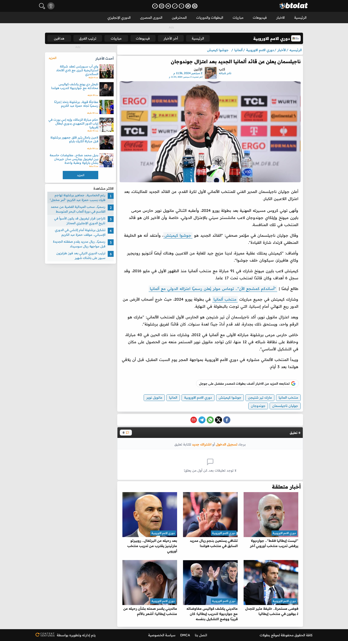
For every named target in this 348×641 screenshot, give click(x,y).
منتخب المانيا (288, 397)
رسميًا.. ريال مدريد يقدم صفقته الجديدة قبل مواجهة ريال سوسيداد (79, 244)
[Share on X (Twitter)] (218, 419)
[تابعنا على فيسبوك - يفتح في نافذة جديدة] (155, 6)
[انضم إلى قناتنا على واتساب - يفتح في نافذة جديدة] (188, 6)
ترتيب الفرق (87, 38)
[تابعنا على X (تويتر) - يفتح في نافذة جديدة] (181, 6)
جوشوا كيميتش (178, 235)
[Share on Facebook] (226, 419)
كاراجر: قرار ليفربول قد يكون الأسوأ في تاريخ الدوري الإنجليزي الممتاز (79, 220)
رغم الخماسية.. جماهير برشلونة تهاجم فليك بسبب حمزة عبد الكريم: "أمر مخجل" (77, 197)
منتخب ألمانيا (225, 299)
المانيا (173, 397)
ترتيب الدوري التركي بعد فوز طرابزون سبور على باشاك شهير (80, 255)
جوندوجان (258, 406)
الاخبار (280, 17)
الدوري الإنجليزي (119, 17)
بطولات (265, 635)
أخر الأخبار (171, 38)
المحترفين (179, 17)
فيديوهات (260, 17)
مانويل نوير (154, 397)
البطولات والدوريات (209, 17)
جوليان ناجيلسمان (285, 406)
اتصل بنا (201, 635)
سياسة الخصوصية (161, 635)
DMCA (185, 635)
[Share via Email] (193, 419)
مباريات (238, 17)
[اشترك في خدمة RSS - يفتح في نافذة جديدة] (194, 6)
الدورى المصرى (151, 17)
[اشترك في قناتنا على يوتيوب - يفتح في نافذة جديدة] (168, 6)
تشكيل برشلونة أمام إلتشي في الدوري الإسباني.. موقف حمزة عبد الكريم (80, 232)
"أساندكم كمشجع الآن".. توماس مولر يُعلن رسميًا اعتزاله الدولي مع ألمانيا (213, 288)
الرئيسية (300, 17)
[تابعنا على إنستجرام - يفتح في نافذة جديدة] (161, 6)
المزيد (52, 58)
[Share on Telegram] (201, 419)
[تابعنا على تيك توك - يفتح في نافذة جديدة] (175, 6)
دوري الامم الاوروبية (198, 397)
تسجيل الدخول (226, 444)
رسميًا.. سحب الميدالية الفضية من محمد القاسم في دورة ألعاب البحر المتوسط (78, 209)
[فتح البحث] (42, 6)
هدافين (59, 38)
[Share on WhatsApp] (210, 419)
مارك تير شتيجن (260, 397)
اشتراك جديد (201, 444)
